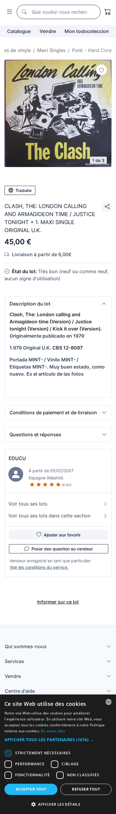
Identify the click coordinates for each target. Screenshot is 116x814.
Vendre (48, 31)
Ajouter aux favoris (62, 534)
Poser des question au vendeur (62, 548)
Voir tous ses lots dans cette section (49, 516)
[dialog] (58, 754)
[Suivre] (101, 69)
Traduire (23, 190)
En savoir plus (53, 730)
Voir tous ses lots (27, 504)
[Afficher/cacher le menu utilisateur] (8, 12)
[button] (58, 303)
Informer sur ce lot (58, 602)
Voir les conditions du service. (39, 567)
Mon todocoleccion (87, 31)
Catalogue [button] (19, 31)
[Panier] (107, 12)
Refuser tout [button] (86, 789)
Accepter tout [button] (31, 789)
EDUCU (17, 458)
